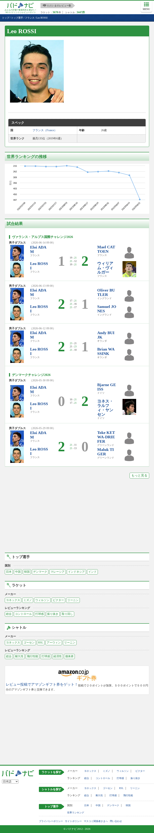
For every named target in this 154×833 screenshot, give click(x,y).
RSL (40, 642)
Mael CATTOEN (106, 249)
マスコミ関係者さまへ (96, 821)
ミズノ (27, 600)
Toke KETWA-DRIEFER (106, 436)
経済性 (57, 656)
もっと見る (139, 475)
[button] (37, 71)
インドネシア (76, 571)
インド (92, 571)
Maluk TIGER (105, 451)
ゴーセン (29, 642)
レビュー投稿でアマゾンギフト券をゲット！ (42, 684)
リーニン (73, 600)
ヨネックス (13, 600)
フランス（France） (44, 130)
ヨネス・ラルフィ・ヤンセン (105, 407)
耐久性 (19, 656)
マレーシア (58, 571)
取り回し (67, 613)
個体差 (69, 656)
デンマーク (40, 571)
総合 (9, 613)
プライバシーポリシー (51, 821)
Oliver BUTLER (106, 292)
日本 (9, 571)
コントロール (23, 613)
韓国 (27, 571)
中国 (18, 571)
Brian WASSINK (105, 351)
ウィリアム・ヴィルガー (105, 267)
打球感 (39, 613)
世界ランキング (75, 812)
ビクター (58, 600)
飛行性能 (32, 656)
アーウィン (54, 642)
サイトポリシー (73, 821)
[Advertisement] (77, 518)
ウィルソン (42, 600)
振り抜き (52, 613)
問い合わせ (116, 821)
